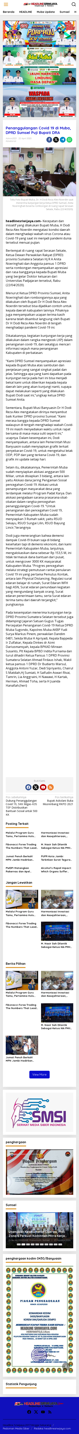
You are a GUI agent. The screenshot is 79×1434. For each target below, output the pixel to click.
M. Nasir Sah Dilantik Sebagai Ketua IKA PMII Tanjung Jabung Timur (55, 846)
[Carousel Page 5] (37, 1244)
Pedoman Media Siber (16, 1428)
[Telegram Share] (63, 140)
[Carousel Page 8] (51, 1244)
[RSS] (51, 787)
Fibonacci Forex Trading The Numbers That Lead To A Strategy (21, 846)
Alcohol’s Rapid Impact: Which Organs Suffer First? (56, 869)
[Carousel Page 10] (60, 1244)
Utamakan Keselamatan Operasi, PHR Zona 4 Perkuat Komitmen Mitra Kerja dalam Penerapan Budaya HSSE (37, 1234)
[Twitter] (36, 787)
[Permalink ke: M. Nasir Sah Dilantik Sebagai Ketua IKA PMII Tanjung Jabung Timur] (57, 931)
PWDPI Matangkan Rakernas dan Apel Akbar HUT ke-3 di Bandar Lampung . (18, 869)
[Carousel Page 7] (46, 1244)
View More (39, 1074)
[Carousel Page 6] (42, 1244)
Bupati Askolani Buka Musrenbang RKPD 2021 (58, 800)
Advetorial (11, 141)
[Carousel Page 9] (56, 1244)
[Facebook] (28, 787)
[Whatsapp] (69, 140)
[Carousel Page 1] (19, 1244)
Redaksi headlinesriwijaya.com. (52, 1428)
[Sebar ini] (49, 140)
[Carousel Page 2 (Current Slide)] (23, 1244)
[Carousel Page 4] (33, 1244)
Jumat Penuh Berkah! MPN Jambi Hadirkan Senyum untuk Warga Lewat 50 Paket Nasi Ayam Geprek (19, 858)
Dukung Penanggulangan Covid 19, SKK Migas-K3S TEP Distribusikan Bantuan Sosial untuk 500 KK (21, 805)
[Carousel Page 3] (28, 1244)
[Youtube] (43, 787)
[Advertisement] (39, 730)
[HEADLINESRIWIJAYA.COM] (40, 4)
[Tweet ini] (56, 140)
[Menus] (6, 4)
